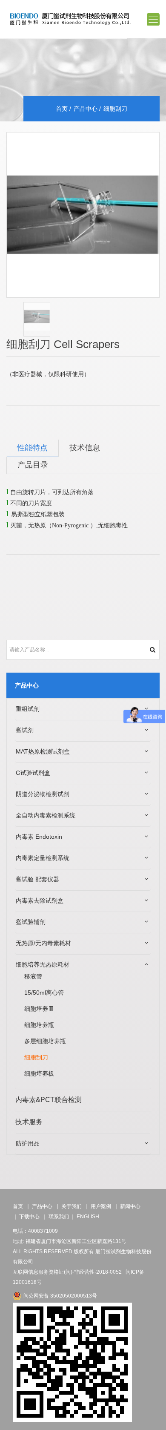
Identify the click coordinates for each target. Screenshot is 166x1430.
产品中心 (85, 108)
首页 (62, 108)
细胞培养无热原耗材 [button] (42, 964)
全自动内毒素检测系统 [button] (45, 815)
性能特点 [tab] (32, 448)
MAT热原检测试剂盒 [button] (43, 751)
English (88, 1217)
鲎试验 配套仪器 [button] (37, 879)
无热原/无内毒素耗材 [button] (43, 943)
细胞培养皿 (39, 1008)
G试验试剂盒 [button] (33, 772)
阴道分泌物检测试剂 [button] (42, 794)
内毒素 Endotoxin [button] (39, 836)
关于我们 (71, 1206)
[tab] (83, 709)
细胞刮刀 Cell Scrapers (63, 344)
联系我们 (59, 1217)
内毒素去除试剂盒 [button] (39, 900)
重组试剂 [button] (28, 708)
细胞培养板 (39, 1073)
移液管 (33, 976)
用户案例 (101, 1206)
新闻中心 (130, 1206)
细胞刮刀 (36, 1057)
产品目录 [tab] (32, 465)
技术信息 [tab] (84, 448)
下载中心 (29, 1217)
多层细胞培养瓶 (45, 1041)
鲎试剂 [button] (25, 730)
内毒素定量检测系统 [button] (42, 858)
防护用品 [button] (28, 1143)
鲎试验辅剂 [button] (31, 921)
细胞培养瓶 (39, 1024)
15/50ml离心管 (44, 992)
